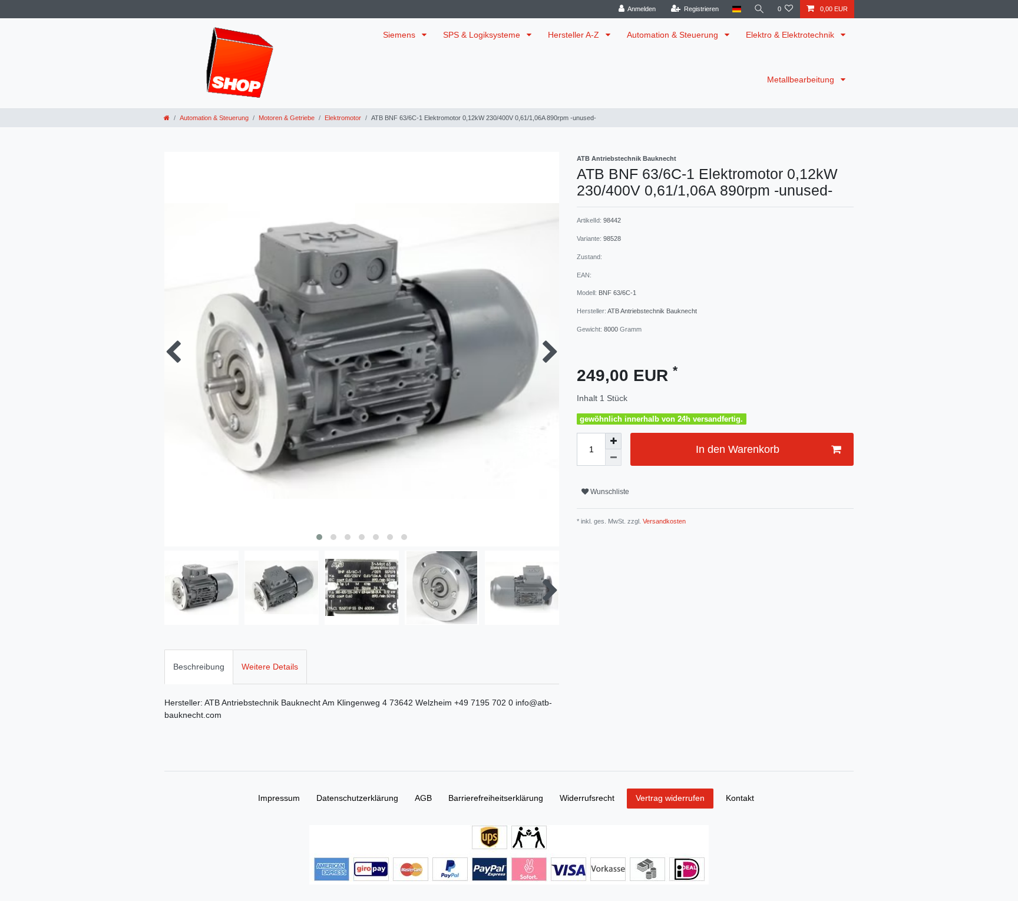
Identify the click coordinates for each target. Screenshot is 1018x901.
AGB (423, 798)
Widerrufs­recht (587, 798)
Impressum (279, 798)
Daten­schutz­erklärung (357, 798)
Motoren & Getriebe (287, 117)
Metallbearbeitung (802, 79)
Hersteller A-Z (574, 34)
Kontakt (740, 798)
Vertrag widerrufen (670, 798)
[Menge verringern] (613, 457)
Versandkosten (663, 521)
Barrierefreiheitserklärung (495, 798)
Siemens (400, 34)
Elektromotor (343, 117)
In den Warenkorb (737, 449)
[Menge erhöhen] (613, 441)
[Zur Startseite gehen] (167, 117)
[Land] (736, 9)
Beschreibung (198, 666)
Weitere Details (270, 666)
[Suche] (759, 9)
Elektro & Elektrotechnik (791, 34)
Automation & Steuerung (673, 34)
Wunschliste (609, 492)
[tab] (198, 667)
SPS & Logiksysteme (483, 34)
